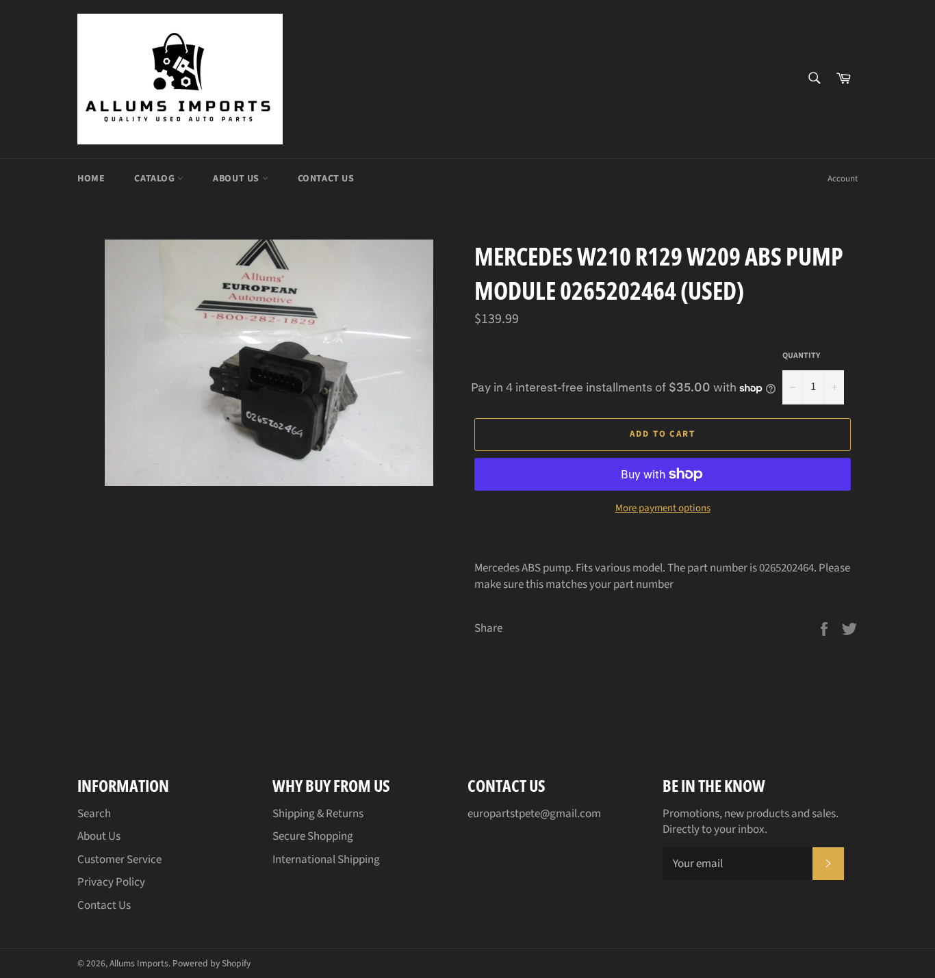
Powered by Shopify (211, 963)
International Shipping (326, 859)
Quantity (801, 355)
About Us (237, 178)
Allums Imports (139, 963)
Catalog (155, 178)
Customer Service (119, 859)
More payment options (662, 508)
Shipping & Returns (317, 814)
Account (843, 178)
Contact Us (326, 178)
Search (94, 814)
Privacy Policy (111, 882)
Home (91, 178)
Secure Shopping (312, 836)
